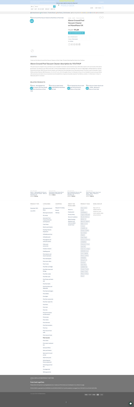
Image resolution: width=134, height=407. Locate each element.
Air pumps (45, 215)
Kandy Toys (83, 248)
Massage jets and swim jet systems (47, 240)
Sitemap (57, 212)
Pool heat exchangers (48, 291)
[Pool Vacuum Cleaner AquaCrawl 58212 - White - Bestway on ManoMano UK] (94, 137)
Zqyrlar (82, 276)
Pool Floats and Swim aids (48, 280)
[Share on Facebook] (69, 44)
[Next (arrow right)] (5, 404)
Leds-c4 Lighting (84, 253)
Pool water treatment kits (48, 344)
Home (69, 18)
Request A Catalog (59, 207)
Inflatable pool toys (47, 234)
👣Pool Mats (92, 12)
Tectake (82, 269)
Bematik (82, 216)
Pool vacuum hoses (47, 335)
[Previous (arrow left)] (1, 404)
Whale (82, 273)
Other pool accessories (45, 245)
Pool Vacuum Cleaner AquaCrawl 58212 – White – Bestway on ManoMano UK (93, 193)
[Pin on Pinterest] (77, 44)
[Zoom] (32, 50)
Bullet (82, 223)
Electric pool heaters (48, 227)
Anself (82, 210)
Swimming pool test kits (47, 365)
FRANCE (83, 235)
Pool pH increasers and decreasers (47, 313)
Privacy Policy (71, 214)
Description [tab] (33, 56)
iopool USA (83, 246)
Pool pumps (46, 317)
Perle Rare (83, 262)
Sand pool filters (47, 347)
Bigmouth (83, 221)
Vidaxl (86, 271)
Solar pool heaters (47, 350)
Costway (83, 226)
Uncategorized (46, 369)
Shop (32, 9)
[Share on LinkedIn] (79, 44)
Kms (87, 251)
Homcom (83, 239)
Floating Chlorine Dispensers (47, 230)
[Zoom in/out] (5, 398)
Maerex (82, 255)
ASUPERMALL (84, 212)
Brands (57, 210)
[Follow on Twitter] (101, 2)
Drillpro (84, 232)
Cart (35, 9)
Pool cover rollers (47, 261)
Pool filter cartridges (48, 266)
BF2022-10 (83, 219)
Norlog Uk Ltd (84, 260)
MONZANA (83, 257)
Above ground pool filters (47, 209)
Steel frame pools (47, 357)
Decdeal (82, 230)
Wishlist (47, 9)
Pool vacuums (80, 18)
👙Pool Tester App (100, 12)
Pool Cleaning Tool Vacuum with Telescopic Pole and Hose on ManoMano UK (74, 193)
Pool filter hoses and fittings (48, 270)
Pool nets (45, 310)
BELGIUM (88, 214)
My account (41, 9)
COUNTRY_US (84, 228)
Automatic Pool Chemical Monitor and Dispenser (47, 219)
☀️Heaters (83, 12)
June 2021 (32, 210)
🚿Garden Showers (51, 12)
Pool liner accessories (48, 299)
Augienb (82, 214)
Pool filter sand (46, 276)
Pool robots (46, 319)
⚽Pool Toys (73, 12)
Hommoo (88, 239)
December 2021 (34, 208)
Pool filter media (47, 274)
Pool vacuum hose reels (47, 331)
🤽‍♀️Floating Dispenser (35, 12)
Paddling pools (46, 251)
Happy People (84, 237)
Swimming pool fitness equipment (47, 361)
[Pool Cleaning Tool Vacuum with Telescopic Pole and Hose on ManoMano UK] (76, 137)
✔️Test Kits (78, 12)
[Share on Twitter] (72, 44)
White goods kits (47, 372)
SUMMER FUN (84, 267)
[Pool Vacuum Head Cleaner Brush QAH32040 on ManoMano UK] (57, 137)
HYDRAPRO (83, 242)
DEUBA (87, 230)
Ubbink (82, 271)
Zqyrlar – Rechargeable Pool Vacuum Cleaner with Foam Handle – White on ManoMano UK (38, 193)
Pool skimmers (46, 322)
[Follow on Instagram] (100, 2)
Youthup (71, 41)
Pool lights (45, 296)
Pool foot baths (46, 283)
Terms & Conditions (72, 217)
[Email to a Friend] (74, 44)
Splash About (83, 264)
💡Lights (88, 12)
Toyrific (86, 269)
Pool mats (45, 307)
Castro (86, 223)
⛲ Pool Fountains (66, 12)
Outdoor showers (47, 248)
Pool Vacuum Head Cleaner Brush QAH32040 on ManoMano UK (56, 193)
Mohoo (86, 255)
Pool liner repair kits (48, 301)
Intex (88, 244)
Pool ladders (46, 293)
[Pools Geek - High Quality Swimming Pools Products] (67, 7)
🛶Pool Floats (59, 12)
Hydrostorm (83, 244)
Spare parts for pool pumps (47, 354)
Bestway (87, 216)
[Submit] (54, 6)
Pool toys (45, 327)
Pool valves (45, 340)
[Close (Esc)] (1, 398)
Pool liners (45, 304)
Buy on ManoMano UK (76, 32)
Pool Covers (46, 264)
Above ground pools (48, 212)
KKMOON (83, 251)
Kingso (88, 248)
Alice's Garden (84, 207)
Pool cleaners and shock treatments (47, 255)
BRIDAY (87, 221)
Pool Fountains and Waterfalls (47, 287)
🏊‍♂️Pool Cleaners (43, 12)
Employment (71, 212)
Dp (81, 232)
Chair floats (46, 224)
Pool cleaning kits (47, 258)
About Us (53, 9)
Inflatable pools (46, 237)
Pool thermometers (47, 325)
